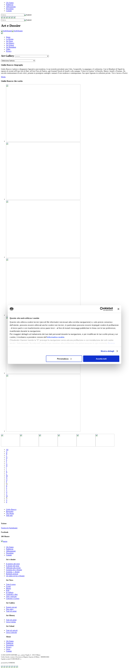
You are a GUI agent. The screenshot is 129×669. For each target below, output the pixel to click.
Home (8, 37)
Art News (9, 41)
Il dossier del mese (12, 566)
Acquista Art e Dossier (14, 570)
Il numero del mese (13, 564)
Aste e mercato (11, 596)
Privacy (8, 51)
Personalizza (62, 359)
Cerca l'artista (11, 622)
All (7, 450)
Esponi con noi (11, 607)
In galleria (9, 592)
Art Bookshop (11, 47)
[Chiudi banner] (118, 309)
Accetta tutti (101, 359)
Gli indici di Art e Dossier (15, 576)
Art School (10, 45)
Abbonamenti (11, 7)
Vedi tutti (9, 515)
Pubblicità (9, 5)
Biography (9, 511)
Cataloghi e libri (12, 594)
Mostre (8, 588)
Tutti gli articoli (12, 630)
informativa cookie (55, 337)
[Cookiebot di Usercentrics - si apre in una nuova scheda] (102, 309)
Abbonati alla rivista (13, 568)
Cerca (8, 649)
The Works (10, 513)
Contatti (9, 11)
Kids (7, 590)
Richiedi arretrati (12, 574)
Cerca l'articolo (11, 632)
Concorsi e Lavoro (12, 598)
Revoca (111, 343)
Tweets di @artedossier (9, 528)
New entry (9, 609)
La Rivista (9, 39)
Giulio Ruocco (11, 509)
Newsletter (10, 9)
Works (3, 77)
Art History (10, 43)
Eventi (8, 586)
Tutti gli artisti (11, 611)
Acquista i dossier (13, 572)
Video (8, 49)
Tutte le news (11, 584)
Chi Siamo (10, 3)
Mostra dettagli (107, 351)
